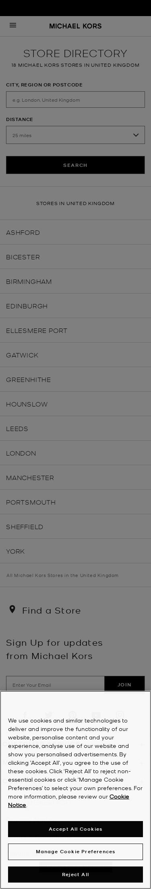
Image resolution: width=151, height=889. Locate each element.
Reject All (75, 874)
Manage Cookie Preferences (76, 851)
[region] (75, 790)
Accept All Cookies (76, 828)
